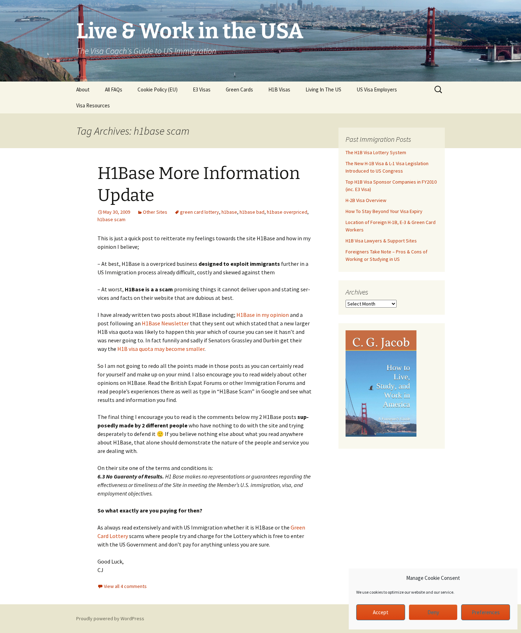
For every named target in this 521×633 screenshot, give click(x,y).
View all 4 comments (125, 586)
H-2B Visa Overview (366, 200)
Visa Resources (93, 105)
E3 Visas (202, 89)
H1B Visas (279, 89)
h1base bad (252, 212)
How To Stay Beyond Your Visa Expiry (384, 211)
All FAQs (113, 89)
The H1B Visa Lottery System (376, 152)
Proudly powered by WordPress (110, 618)
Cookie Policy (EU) (158, 89)
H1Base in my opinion (262, 314)
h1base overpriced (287, 212)
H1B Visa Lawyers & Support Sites (381, 240)
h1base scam (111, 219)
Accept (380, 612)
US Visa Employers (377, 89)
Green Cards (239, 89)
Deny (433, 612)
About (83, 89)
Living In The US (323, 89)
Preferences (486, 612)
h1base (229, 212)
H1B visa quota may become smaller (161, 348)
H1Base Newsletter (165, 323)
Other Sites (155, 212)
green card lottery (199, 212)
